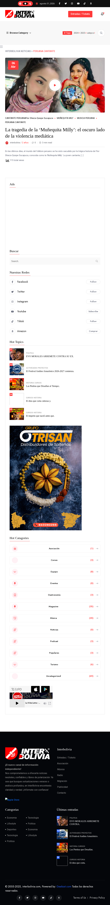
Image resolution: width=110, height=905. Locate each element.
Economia (12, 817)
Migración (62, 781)
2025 (82, 33)
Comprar (93, 331)
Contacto (61, 792)
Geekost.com (64, 886)
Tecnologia (33, 817)
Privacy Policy (97, 898)
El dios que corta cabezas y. (38, 401)
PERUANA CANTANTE (15, 122)
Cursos (38, 383)
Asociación (62, 763)
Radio (60, 775)
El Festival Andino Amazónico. (84, 836)
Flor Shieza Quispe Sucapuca (39, 118)
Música (60, 769)
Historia (30, 383)
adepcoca (92, 33)
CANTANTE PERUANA (15, 118)
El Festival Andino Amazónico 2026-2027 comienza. (50, 371)
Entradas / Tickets (80, 14)
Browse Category (19, 32)
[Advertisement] (55, 219)
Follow (93, 281)
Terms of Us (79, 898)
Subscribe (93, 311)
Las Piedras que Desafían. (81, 849)
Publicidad (62, 787)
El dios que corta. (77, 863)
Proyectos (43, 368)
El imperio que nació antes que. (40, 416)
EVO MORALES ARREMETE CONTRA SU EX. (50, 356)
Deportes (11, 829)
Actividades (31, 368)
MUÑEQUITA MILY (65, 118)
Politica (30, 353)
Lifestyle (11, 823)
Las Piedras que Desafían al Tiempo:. (43, 386)
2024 (76, 33)
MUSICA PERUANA (86, 118)
